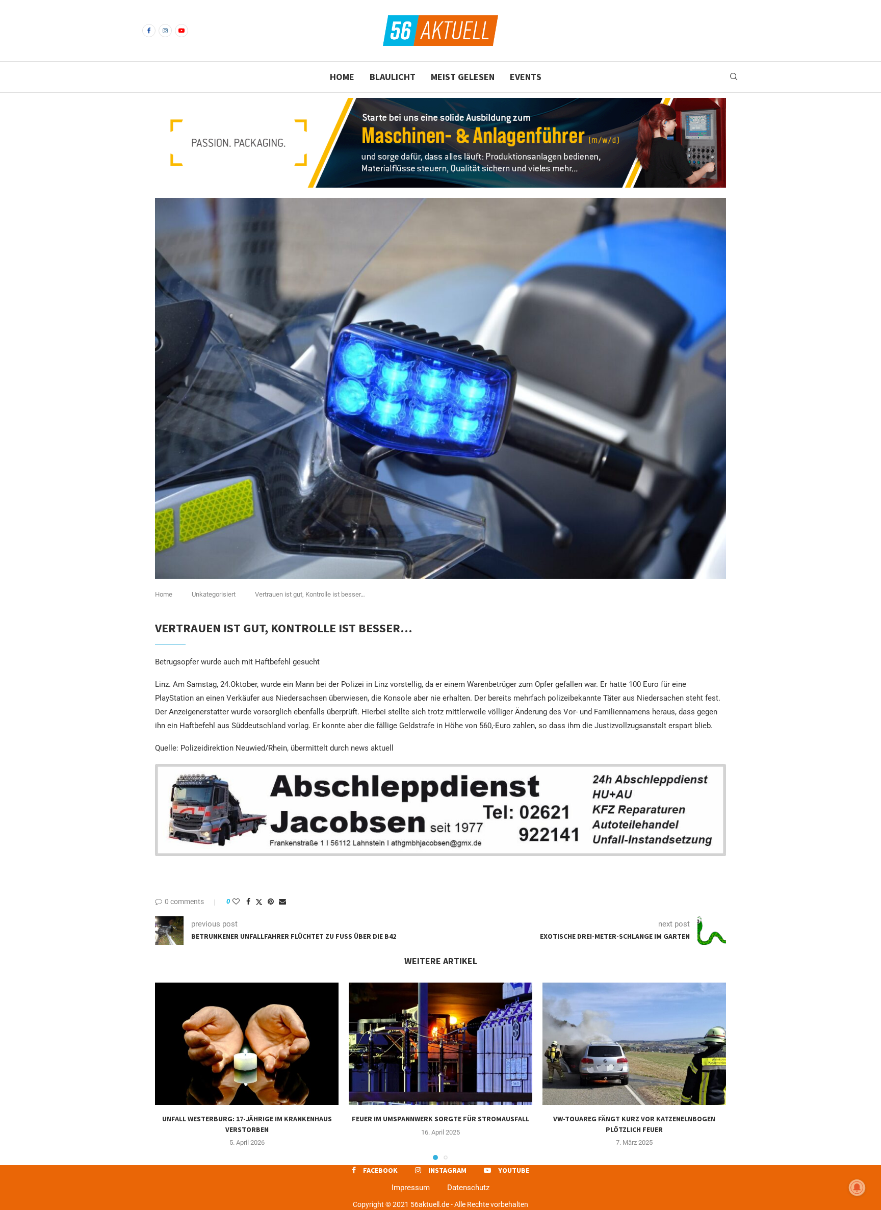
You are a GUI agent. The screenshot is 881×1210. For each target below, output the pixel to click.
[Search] (734, 77)
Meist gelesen (463, 77)
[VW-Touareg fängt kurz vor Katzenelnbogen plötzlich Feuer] (634, 1044)
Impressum (411, 1187)
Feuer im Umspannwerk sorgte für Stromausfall (440, 1118)
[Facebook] (149, 30)
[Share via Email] (282, 901)
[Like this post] (236, 901)
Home (342, 77)
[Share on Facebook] (248, 901)
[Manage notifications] (857, 1187)
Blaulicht (393, 77)
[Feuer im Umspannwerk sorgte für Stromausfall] (440, 1044)
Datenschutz (468, 1187)
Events (525, 77)
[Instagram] (165, 30)
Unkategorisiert (214, 594)
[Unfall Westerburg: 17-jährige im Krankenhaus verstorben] (247, 1044)
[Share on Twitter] (259, 901)
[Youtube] (181, 30)
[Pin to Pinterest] (271, 901)
